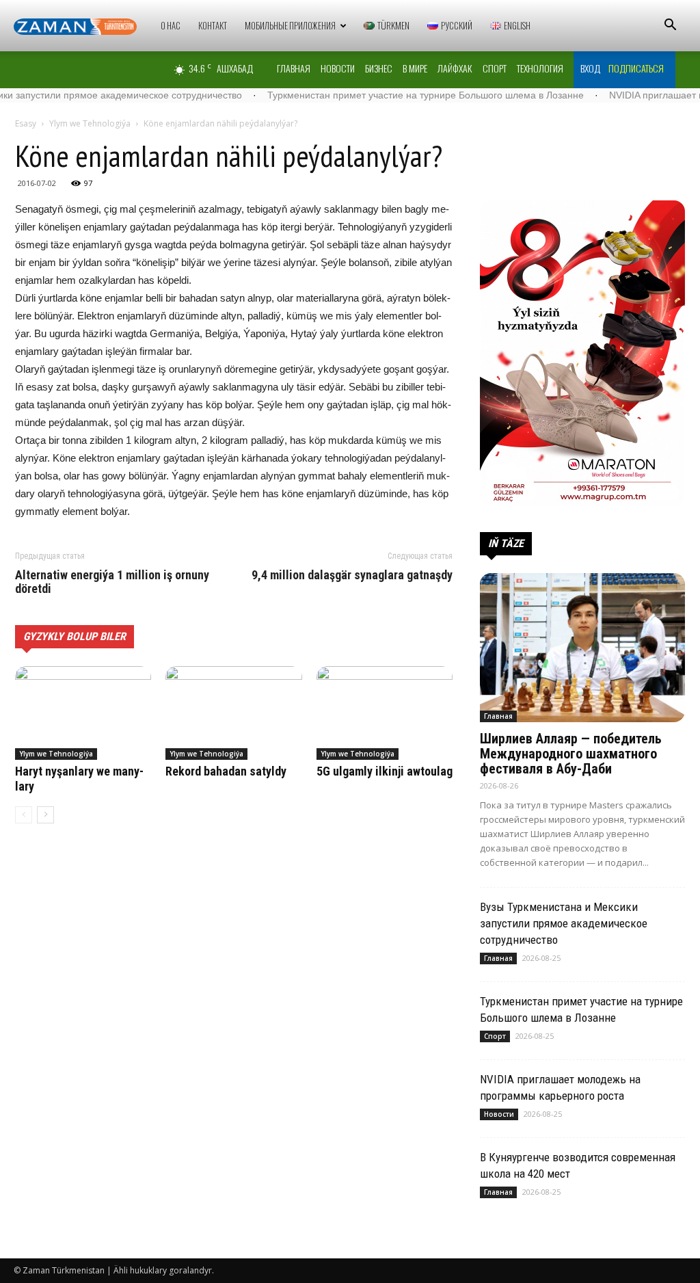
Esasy (25, 123)
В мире (415, 68)
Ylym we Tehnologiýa (90, 123)
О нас (170, 25)
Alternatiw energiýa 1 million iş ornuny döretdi (112, 582)
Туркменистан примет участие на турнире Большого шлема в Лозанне (382, 95)
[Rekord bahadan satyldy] (233, 713)
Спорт (495, 68)
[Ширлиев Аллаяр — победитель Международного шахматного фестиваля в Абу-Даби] (582, 647)
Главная (293, 68)
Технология (540, 68)
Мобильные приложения (290, 25)
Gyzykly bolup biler (74, 636)
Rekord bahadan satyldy (225, 771)
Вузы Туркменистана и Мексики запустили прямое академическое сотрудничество (563, 923)
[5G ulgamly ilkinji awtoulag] (385, 713)
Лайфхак (455, 68)
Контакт (212, 25)
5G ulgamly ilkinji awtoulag (385, 771)
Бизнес (378, 68)
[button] (670, 26)
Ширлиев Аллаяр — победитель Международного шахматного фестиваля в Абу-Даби (571, 753)
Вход (590, 68)
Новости (338, 68)
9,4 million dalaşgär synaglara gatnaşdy (352, 575)
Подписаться (636, 68)
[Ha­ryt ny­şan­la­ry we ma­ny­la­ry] (83, 713)
